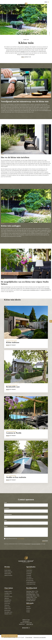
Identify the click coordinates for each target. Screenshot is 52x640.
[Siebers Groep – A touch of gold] (26, 5)
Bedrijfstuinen (7, 601)
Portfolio (28, 606)
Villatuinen (6, 598)
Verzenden (45, 540)
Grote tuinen (7, 603)
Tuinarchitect (29, 570)
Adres (5, 520)
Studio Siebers (7, 570)
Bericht (5, 526)
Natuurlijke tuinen (8, 612)
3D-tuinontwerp (29, 580)
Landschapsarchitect (31, 582)
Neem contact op (26, 57)
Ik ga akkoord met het (15, 538)
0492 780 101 (29, 624)
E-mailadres (6, 508)
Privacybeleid (20, 538)
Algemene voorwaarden (39, 637)
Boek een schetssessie (9, 636)
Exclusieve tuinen (8, 596)
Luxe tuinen (7, 594)
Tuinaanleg (28, 573)
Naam (5, 502)
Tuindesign (28, 575)
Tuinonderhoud (29, 578)
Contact (28, 610)
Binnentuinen (7, 610)
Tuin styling (28, 577)
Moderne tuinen (8, 591)
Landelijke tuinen (8, 593)
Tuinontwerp (29, 572)
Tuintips (28, 611)
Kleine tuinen (7, 607)
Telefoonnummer (8, 514)
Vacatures (28, 608)
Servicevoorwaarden (36, 543)
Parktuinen (6, 605)
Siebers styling (7, 573)
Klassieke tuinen (8, 613)
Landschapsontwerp (30, 584)
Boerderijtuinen (7, 600)
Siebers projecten (8, 572)
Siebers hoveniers (8, 575)
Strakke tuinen (7, 608)
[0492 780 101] (50, 321)
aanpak (23, 51)
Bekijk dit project (11, 345)
